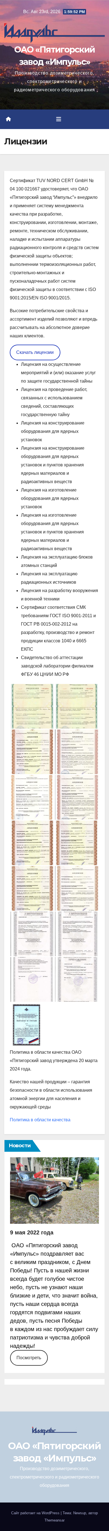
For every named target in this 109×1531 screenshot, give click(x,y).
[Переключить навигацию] (59, 119)
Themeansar (54, 1520)
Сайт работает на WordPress (36, 1513)
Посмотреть (28, 1357)
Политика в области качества (40, 1119)
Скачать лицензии (35, 352)
